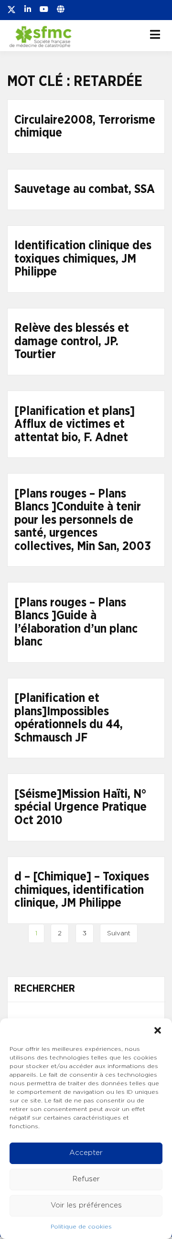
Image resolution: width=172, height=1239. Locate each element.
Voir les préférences (86, 1205)
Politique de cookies (81, 1226)
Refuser (86, 1179)
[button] (157, 1030)
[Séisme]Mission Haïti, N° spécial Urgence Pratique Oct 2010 (80, 807)
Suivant (118, 933)
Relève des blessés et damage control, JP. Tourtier (71, 341)
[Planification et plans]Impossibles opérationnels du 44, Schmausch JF (68, 718)
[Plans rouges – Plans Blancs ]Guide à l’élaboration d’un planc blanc (76, 622)
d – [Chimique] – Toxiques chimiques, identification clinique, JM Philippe (81, 890)
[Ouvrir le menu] (155, 34)
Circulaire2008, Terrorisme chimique (84, 126)
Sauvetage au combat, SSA (84, 189)
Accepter (86, 1152)
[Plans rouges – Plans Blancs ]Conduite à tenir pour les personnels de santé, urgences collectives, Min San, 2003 (82, 520)
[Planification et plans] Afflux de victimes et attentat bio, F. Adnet (74, 424)
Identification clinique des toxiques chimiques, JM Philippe (82, 259)
